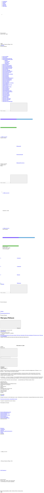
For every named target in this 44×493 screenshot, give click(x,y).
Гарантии (2, 430)
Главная (1, 311)
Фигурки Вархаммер (4, 416)
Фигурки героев (13, 335)
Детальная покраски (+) (7, 333)
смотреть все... (7, 63)
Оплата (1, 432)
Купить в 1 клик (3, 368)
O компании (2, 429)
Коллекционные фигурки (5, 313)
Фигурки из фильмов (29, 335)
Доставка (2, 433)
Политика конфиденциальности (6, 431)
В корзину (2, 367)
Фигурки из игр (36, 335)
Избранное (18, 328)
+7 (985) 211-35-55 (3, 136)
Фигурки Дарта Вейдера (4, 417)
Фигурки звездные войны (5, 414)
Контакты (2, 428)
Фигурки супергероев (21, 335)
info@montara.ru (3, 470)
